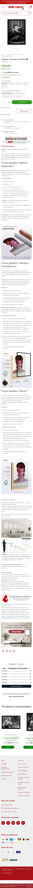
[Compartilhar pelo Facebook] (6, 652)
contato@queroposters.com (8, 618)
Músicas (22, 54)
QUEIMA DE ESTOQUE (7, 772)
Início (2, 54)
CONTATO (4, 779)
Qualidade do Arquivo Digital (24, 783)
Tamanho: (6, 81)
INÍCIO (3, 760)
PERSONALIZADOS (6, 775)
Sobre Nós (20, 760)
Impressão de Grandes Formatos (24, 778)
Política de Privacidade (24, 796)
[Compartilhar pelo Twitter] (10, 652)
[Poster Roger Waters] (18, 747)
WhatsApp (21, 616)
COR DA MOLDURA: (10, 90)
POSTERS (4, 764)
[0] (29, 8)
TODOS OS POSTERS (12, 54)
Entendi (29, 885)
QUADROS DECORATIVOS (5, 768)
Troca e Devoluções (23, 767)
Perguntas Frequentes (24, 792)
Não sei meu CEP (5, 114)
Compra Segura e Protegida (22, 788)
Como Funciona (22, 764)
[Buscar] (30, 13)
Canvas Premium (22, 774)
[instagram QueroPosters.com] (3, 823)
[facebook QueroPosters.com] (8, 823)
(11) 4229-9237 (8, 805)
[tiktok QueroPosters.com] (13, 823)
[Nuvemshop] (6, 873)
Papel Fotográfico (22, 771)
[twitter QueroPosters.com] (18, 823)
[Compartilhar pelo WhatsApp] (3, 651)
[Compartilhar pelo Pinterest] (14, 652)
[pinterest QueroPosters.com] (23, 823)
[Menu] (3, 7)
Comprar (7, 747)
